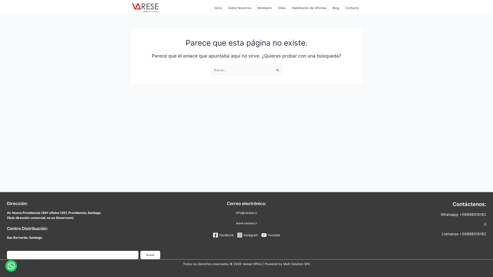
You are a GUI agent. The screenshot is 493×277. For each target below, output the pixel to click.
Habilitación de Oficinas (309, 8)
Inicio (218, 8)
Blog (336, 8)
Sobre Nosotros (239, 8)
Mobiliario (264, 8)
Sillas (282, 8)
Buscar (11, 248)
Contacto (352, 8)
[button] (11, 266)
